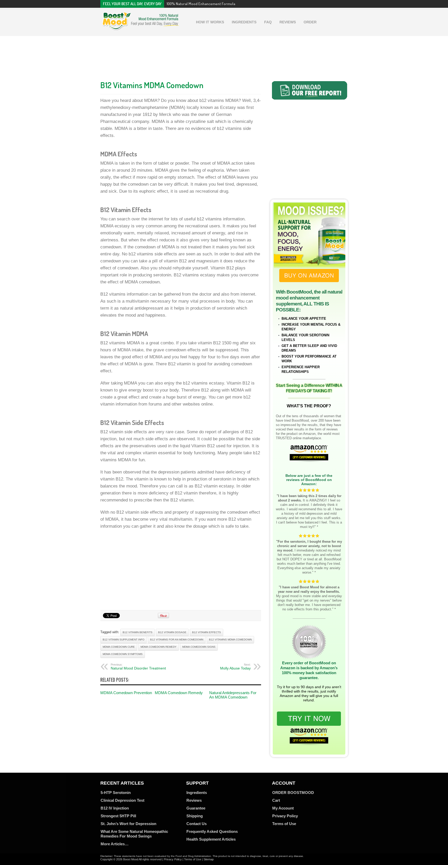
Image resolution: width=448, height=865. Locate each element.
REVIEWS (287, 22)
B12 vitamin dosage (172, 632)
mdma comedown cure (119, 646)
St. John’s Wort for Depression (128, 823)
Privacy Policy (285, 816)
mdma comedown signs (198, 646)
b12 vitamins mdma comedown (230, 639)
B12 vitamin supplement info (123, 639)
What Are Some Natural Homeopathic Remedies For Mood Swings (134, 833)
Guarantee (195, 808)
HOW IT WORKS (210, 22)
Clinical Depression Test (122, 800)
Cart (276, 800)
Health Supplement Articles (211, 839)
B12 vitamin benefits (137, 632)
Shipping (194, 816)
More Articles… (115, 844)
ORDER (310, 22)
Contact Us (196, 823)
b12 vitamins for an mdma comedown (176, 639)
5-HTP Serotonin (116, 792)
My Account (283, 808)
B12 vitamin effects (206, 632)
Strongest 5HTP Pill (118, 816)
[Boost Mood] (140, 27)
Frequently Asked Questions (212, 831)
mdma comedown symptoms (123, 654)
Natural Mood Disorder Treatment (138, 666)
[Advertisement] (224, 56)
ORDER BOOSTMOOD (293, 792)
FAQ (268, 22)
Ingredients (196, 792)
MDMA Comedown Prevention (126, 692)
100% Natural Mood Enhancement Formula (201, 3)
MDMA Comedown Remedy (179, 692)
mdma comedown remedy (159, 646)
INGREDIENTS (244, 22)
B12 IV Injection (115, 808)
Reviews (194, 800)
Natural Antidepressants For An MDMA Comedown (232, 694)
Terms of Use (284, 823)
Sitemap (209, 859)
